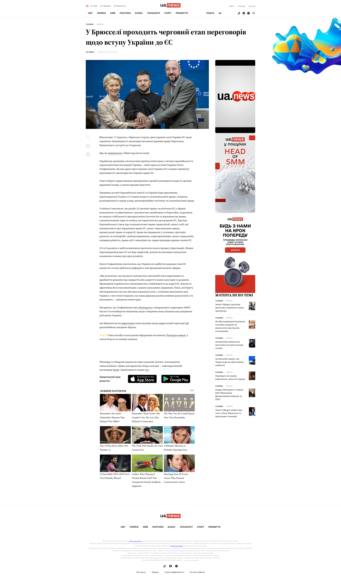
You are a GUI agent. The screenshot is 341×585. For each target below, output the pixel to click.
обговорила (145, 307)
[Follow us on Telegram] (248, 13)
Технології (153, 13)
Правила (155, 572)
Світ (90, 13)
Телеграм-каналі (176, 335)
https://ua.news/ (135, 541)
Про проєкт (141, 572)
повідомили (115, 153)
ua (219, 13)
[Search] (253, 13)
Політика (125, 13)
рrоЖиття (182, 13)
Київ (112, 13)
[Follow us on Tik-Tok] (239, 13)
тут (147, 369)
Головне (90, 24)
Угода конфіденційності (174, 572)
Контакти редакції (197, 572)
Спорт (167, 13)
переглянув (128, 323)
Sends (116, 369)
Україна (101, 13)
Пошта (210, 13)
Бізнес (139, 13)
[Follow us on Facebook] (243, 13)
